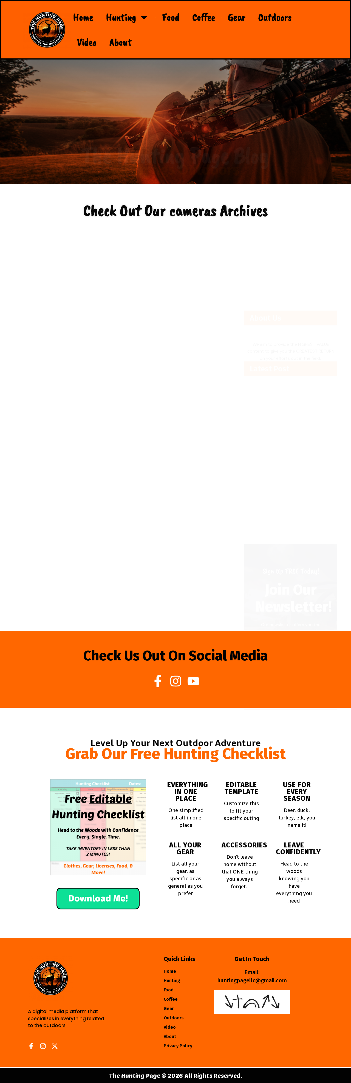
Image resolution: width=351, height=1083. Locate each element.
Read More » (32, 333)
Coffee (203, 17)
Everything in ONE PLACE (187, 792)
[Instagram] (175, 681)
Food (170, 17)
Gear (236, 17)
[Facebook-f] (158, 681)
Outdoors (274, 17)
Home (83, 17)
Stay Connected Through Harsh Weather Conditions (117, 319)
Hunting (121, 17)
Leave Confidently (298, 848)
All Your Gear (185, 848)
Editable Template (241, 788)
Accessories (244, 845)
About (120, 42)
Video (87, 42)
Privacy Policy (178, 1045)
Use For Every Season (297, 792)
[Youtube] (193, 681)
